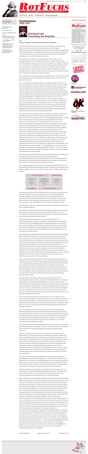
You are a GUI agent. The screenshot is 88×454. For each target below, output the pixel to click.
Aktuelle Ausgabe (79, 20)
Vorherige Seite (24, 433)
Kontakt (67, 1)
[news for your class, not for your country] (78, 92)
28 (80, 61)
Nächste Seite (64, 433)
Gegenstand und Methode (7, 27)
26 (76, 61)
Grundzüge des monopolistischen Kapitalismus (7, 51)
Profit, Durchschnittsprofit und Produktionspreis (8, 36)
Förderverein (39, 15)
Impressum (54, 1)
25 (74, 61)
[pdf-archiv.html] (78, 43)
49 (39, 151)
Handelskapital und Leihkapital (8, 40)
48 (50, 110)
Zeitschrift (23, 15)
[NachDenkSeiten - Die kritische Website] (78, 87)
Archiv (31, 15)
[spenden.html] (78, 73)
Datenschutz (61, 1)
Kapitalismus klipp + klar (7, 21)
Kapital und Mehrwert (9, 32)
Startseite (49, 1)
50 (60, 423)
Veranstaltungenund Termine (78, 47)
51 (41, 427)
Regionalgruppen (52, 15)
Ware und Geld (6, 30)
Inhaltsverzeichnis (44, 433)
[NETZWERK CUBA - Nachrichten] (78, 117)
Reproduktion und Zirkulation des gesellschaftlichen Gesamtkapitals (8, 45)
